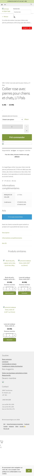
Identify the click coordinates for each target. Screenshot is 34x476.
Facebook (26, 424)
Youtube (5, 426)
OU (3, 141)
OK (29, 470)
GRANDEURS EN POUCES (9, 116)
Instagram (11, 426)
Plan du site (6, 428)
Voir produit (24, 293)
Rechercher (16, 9)
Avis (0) (4, 243)
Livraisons (5, 362)
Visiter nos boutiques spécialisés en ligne (14, 373)
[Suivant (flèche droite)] (6, 439)
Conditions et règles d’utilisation (12, 366)
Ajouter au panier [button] (9, 293)
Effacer (26, 119)
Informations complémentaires (12, 238)
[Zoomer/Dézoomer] (15, 437)
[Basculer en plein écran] (11, 437)
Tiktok (16, 426)
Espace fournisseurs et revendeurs (15, 424)
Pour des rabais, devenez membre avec (17, 155)
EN (5, 4)
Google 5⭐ (23, 426)
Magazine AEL (6, 375)
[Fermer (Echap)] (2, 437)
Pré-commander (17, 137)
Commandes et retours (9, 364)
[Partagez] (6, 437)
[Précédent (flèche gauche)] (2, 439)
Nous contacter (7, 359)
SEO (4, 424)
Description (5, 233)
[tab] (17, 232)
